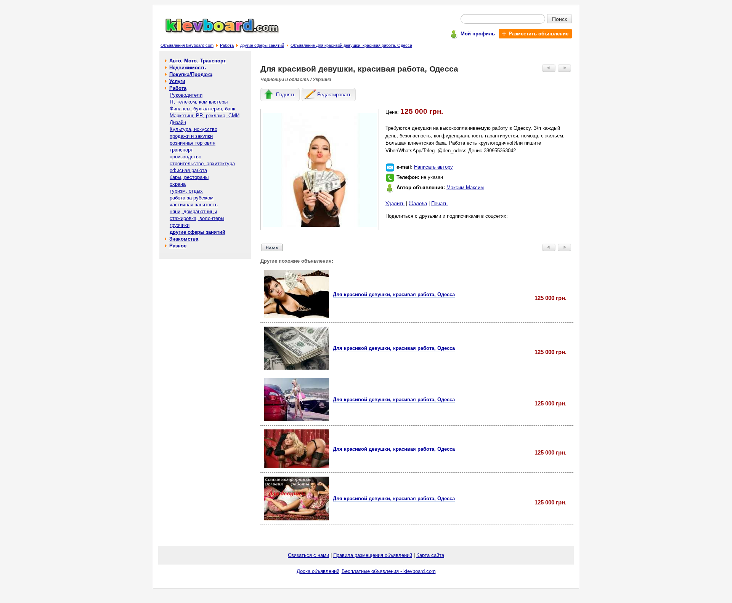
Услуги (177, 81)
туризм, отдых (186, 191)
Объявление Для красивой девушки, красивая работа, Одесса (351, 45)
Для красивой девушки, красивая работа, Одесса (394, 294)
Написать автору (433, 167)
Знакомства (183, 239)
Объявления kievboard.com (187, 45)
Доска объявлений (318, 571)
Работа (227, 45)
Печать (439, 203)
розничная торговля (192, 143)
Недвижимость (187, 67)
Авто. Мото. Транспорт (197, 61)
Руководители (186, 95)
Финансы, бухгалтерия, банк (202, 109)
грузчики (179, 225)
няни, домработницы (193, 211)
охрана (178, 184)
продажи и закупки (191, 136)
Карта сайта (430, 555)
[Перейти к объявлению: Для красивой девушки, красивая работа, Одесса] (296, 316)
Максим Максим (465, 187)
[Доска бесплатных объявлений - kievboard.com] (217, 32)
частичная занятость (194, 204)
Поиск (559, 18)
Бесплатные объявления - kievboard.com (389, 571)
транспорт (181, 150)
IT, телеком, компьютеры (199, 102)
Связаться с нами (308, 555)
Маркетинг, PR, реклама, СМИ (204, 115)
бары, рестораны (189, 177)
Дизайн (178, 122)
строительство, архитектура (202, 163)
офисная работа (188, 170)
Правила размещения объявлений (372, 555)
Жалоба (418, 203)
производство (185, 157)
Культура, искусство (193, 129)
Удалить (395, 203)
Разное (177, 246)
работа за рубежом (192, 198)
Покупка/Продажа (190, 74)
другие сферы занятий (262, 45)
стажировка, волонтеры (197, 218)
